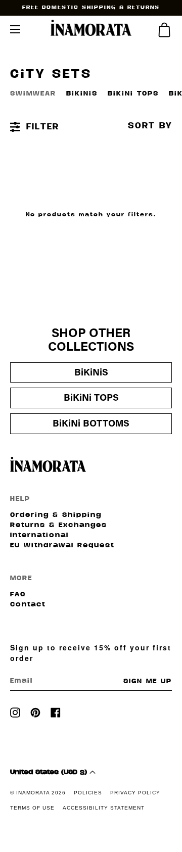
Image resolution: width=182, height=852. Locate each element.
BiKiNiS (82, 94)
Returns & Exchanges (58, 526)
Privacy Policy (135, 792)
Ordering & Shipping (56, 515)
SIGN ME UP (147, 682)
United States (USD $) (49, 773)
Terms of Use (32, 808)
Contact (28, 605)
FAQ (18, 595)
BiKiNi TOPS (133, 94)
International (39, 536)
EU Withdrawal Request (62, 546)
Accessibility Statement (104, 808)
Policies (88, 792)
